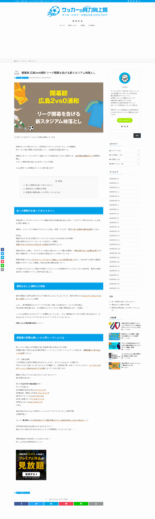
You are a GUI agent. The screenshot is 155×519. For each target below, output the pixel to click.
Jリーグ (19, 77)
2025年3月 (114, 183)
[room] (134, 1)
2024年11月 (114, 196)
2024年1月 (114, 240)
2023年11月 (114, 249)
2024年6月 (114, 218)
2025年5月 (114, 179)
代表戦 (115, 159)
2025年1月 (114, 192)
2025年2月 (114, 187)
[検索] (139, 1)
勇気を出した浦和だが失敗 (36, 189)
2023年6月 (114, 271)
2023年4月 (114, 279)
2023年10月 (114, 253)
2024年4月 (114, 227)
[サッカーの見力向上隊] (77, 11)
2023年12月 (114, 244)
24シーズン (25, 77)
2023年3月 (114, 284)
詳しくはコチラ (124, 120)
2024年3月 (114, 231)
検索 (137, 135)
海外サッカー (117, 164)
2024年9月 (114, 205)
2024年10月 (114, 200)
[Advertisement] (77, 43)
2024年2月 (114, 235)
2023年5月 (114, 275)
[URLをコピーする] (96, 504)
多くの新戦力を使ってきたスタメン (39, 185)
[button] (21, 504)
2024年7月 (114, 214)
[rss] (136, 1)
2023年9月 (114, 257)
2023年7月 (114, 266)
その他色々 (116, 155)
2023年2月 (114, 288)
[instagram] (131, 1)
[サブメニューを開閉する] (138, 150)
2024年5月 (114, 222)
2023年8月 (114, 262)
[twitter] (128, 1)
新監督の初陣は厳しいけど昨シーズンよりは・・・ (45, 192)
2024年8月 (114, 209)
